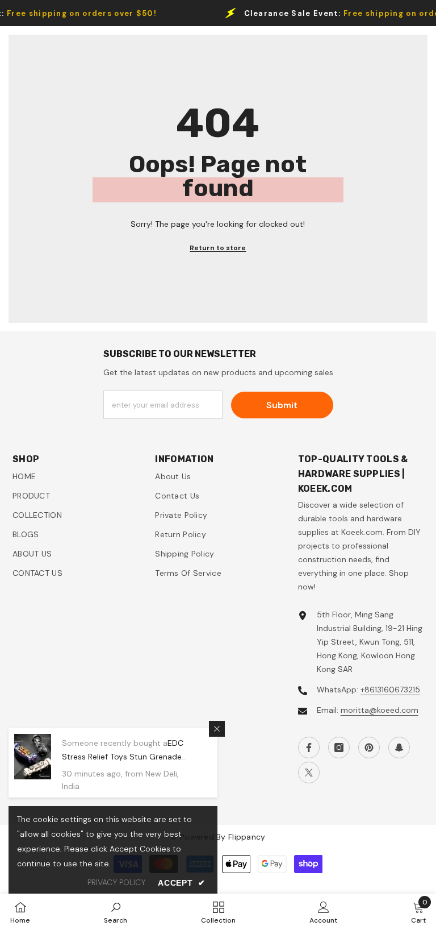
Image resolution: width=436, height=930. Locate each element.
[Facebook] (309, 747)
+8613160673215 (390, 689)
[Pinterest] (369, 747)
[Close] (217, 729)
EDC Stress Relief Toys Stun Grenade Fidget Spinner (122, 756)
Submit (281, 405)
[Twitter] (309, 772)
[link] (115, 912)
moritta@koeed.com (379, 710)
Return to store (218, 247)
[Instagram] (339, 747)
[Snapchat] (399, 747)
